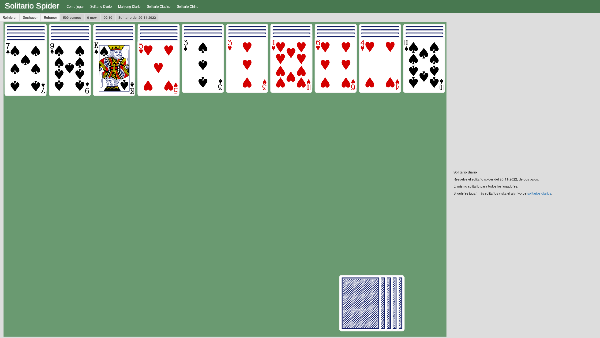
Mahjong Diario (129, 6)
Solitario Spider (32, 5)
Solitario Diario (101, 6)
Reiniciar (10, 17)
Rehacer (50, 17)
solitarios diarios (539, 193)
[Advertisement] (525, 92)
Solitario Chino (188, 6)
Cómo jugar (75, 6)
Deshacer (30, 17)
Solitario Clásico (159, 6)
